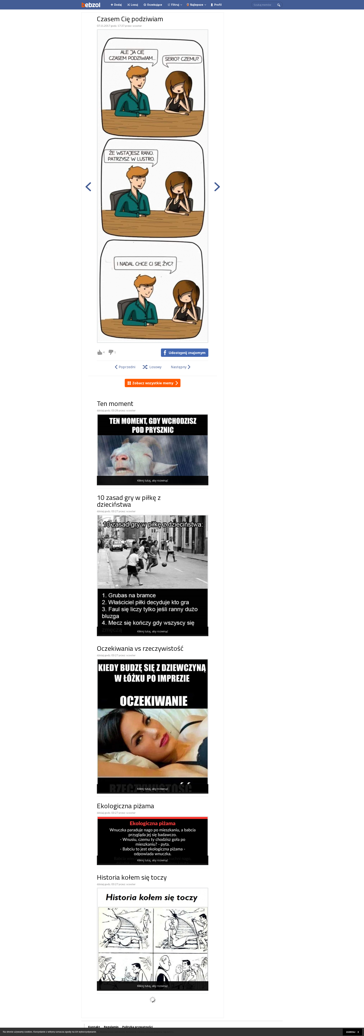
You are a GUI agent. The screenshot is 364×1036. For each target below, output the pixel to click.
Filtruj (175, 4)
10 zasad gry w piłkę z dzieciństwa (129, 501)
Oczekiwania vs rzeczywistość (140, 649)
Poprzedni (127, 367)
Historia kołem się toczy (132, 878)
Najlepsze (196, 4)
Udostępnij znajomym (187, 352)
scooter (137, 25)
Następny (179, 367)
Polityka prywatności (137, 1027)
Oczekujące (154, 4)
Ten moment (115, 404)
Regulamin (111, 1027)
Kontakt (94, 1027)
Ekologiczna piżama (125, 806)
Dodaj (118, 4)
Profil (218, 4)
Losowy (155, 367)
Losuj (134, 4)
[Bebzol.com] (90, 4)
